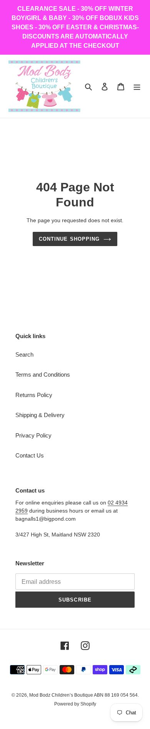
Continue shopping (69, 239)
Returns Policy (33, 395)
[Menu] (137, 86)
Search (24, 354)
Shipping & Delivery (40, 415)
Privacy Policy (33, 435)
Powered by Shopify (75, 704)
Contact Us (29, 455)
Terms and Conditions (42, 374)
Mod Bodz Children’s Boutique (61, 695)
